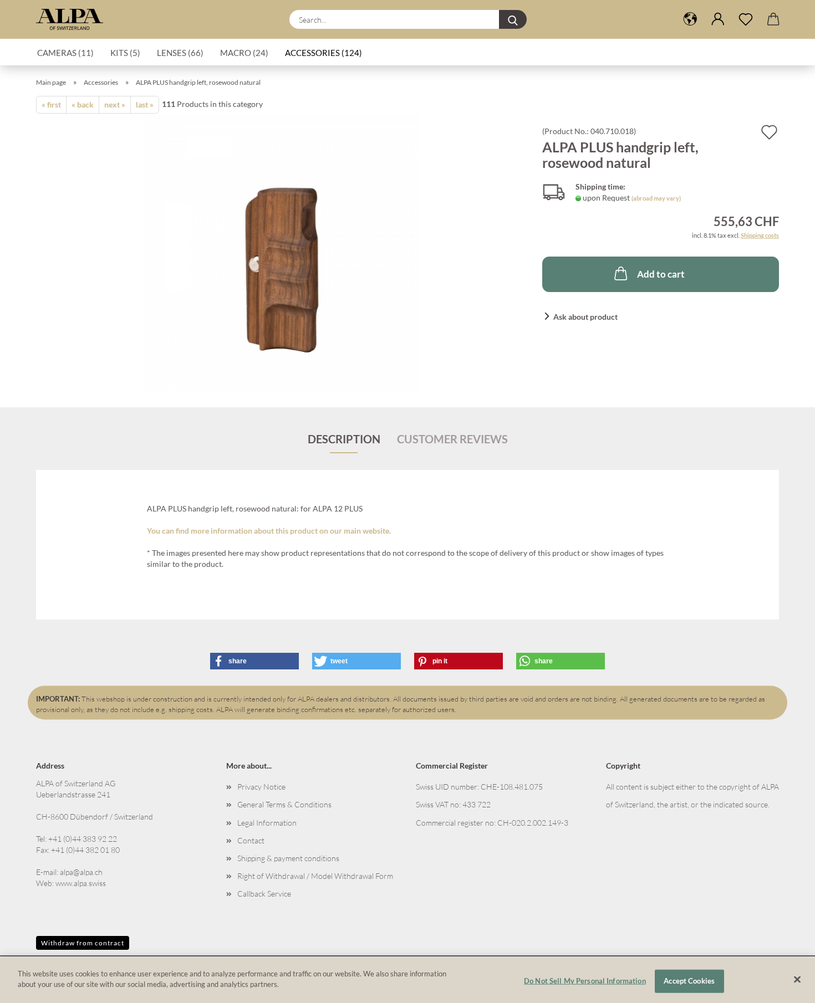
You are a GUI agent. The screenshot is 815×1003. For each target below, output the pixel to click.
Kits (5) (125, 53)
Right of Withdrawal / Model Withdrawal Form (315, 876)
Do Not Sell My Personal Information (585, 980)
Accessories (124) (323, 53)
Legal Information (267, 822)
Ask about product (585, 316)
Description (344, 439)
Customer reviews (452, 439)
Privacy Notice (261, 786)
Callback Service (264, 893)
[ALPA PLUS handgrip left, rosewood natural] (281, 251)
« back (83, 104)
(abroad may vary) (656, 198)
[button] (718, 19)
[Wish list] (746, 19)
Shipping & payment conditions (288, 858)
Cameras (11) (65, 53)
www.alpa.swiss (80, 883)
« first (51, 104)
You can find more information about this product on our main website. (269, 530)
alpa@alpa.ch (81, 872)
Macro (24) (244, 53)
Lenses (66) (180, 53)
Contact (250, 840)
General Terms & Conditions (284, 804)
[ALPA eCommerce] (73, 19)
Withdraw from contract (82, 943)
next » (114, 104)
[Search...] (513, 19)
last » (145, 104)
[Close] (797, 979)
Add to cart (661, 274)
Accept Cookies (689, 980)
